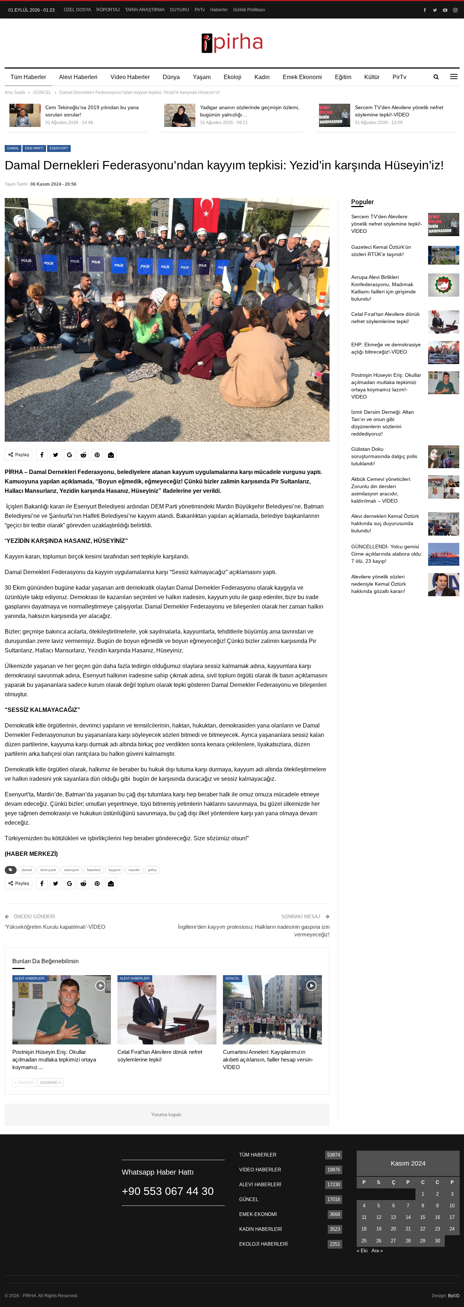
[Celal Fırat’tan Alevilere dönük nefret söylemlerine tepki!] (166, 1009)
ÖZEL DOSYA (77, 9)
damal (13, 148)
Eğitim (343, 77)
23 (437, 1229)
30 (437, 1241)
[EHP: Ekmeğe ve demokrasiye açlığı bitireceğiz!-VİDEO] (443, 352)
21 (408, 1229)
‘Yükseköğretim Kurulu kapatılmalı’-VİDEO (55, 927)
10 (452, 1205)
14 (408, 1217)
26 (378, 1241)
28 (408, 1241)
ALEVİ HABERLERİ (30, 978)
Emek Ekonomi (302, 77)
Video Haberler (130, 77)
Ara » (377, 1250)
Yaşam (202, 77)
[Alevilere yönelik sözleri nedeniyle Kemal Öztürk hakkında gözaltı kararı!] (443, 584)
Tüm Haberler (28, 77)
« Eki (362, 1250)
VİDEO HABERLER (260, 1169)
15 (422, 1217)
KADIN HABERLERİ (260, 1229)
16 (437, 1217)
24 (452, 1229)
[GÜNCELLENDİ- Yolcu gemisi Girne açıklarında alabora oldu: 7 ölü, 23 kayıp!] (443, 554)
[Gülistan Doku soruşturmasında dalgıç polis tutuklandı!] (443, 457)
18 (363, 1229)
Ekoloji (232, 77)
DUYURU (179, 9)
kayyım (114, 870)
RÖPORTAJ (108, 9)
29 (422, 1241)
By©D (454, 1295)
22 (422, 1229)
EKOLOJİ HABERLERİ (263, 1244)
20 (393, 1229)
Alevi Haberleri (78, 77)
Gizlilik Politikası (249, 9)
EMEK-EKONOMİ (258, 1214)
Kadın (262, 77)
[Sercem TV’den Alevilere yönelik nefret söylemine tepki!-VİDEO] (334, 115)
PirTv (200, 9)
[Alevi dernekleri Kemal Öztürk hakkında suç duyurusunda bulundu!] (443, 524)
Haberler (219, 9)
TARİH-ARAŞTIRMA (145, 9)
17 (452, 1217)
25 (363, 1241)
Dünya (171, 77)
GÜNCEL (232, 978)
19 (378, 1229)
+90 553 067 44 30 (168, 1191)
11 (364, 1217)
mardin (134, 870)
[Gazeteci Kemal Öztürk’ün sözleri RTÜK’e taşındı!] (443, 255)
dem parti (34, 148)
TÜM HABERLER (257, 1155)
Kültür (372, 77)
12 (378, 1217)
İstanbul (93, 870)
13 (393, 1217)
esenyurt (59, 148)
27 (393, 1241)
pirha (152, 870)
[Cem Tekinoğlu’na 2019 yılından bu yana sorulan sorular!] (25, 115)
